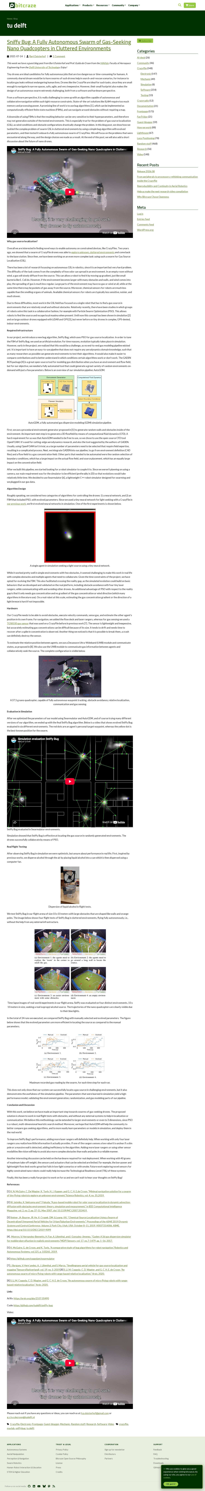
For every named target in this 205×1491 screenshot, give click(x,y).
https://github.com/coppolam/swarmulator (32, 1258)
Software (102, 1424)
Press (58, 1467)
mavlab (11, 1428)
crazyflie (123, 1424)
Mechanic (65, 1424)
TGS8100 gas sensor (18, 623)
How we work (144, 127)
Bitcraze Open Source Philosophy (71, 1458)
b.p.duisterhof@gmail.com (95, 1413)
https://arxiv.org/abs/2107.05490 (31, 1298)
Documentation (145, 105)
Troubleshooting (161, 1458)
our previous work (16, 503)
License (59, 1463)
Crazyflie (15, 1424)
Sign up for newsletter (115, 1449)
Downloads (158, 1463)
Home (9, 18)
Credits (59, 1472)
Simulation (146, 84)
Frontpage (37, 1424)
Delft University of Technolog (43, 67)
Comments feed (145, 224)
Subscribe (146, 40)
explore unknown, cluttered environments (92, 252)
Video (111, 1424)
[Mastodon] (49, 1486)
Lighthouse (143, 132)
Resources (102, 5)
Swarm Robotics (14, 1463)
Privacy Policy (62, 1449)
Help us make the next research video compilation (162, 191)
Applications (72, 5)
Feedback (157, 1449)
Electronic (25, 1424)
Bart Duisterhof (37, 56)
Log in (140, 213)
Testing (144, 95)
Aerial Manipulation (15, 1454)
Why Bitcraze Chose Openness (153, 196)
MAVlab (104, 63)
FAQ (155, 1454)
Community (118, 5)
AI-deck (141, 57)
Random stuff (78, 1424)
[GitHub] (29, 1486)
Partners (109, 1458)
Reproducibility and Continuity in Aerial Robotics (162, 186)
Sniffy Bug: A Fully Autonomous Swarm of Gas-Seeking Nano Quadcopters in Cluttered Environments (69, 45)
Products (87, 5)
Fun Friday (142, 116)
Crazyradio (143, 100)
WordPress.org (145, 229)
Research (91, 1424)
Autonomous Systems (17, 1449)
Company (133, 5)
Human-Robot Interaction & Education (24, 1467)
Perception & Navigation (18, 1458)
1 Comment (59, 56)
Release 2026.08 (146, 171)
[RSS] (54, 1486)
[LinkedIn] (34, 1486)
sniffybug (20, 1428)
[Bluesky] (44, 1486)
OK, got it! (170, 1484)
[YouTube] (38, 1486)
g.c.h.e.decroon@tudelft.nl (21, 1417)
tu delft (30, 1428)
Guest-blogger (51, 1424)
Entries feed (143, 219)
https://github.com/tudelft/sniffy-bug (33, 1305)
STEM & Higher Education (18, 1472)
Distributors (110, 1454)
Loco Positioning (146, 138)
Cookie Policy (62, 1454)
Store (191, 5)
